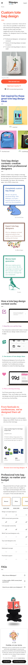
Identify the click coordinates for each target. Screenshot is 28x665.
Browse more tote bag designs (14, 467)
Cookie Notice (21, 658)
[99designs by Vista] (13, 2)
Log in (25, 3)
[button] (18, 115)
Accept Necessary (19, 661)
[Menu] (2, 2)
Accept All (6, 661)
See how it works (13, 86)
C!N (15, 642)
